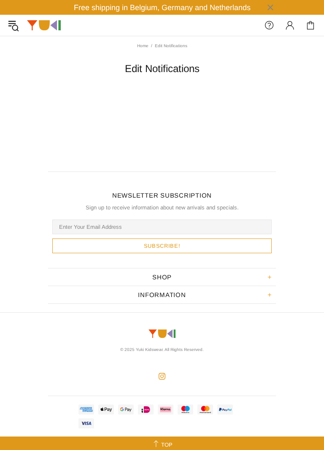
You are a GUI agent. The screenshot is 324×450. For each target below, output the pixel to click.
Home (142, 45)
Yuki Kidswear (44, 25)
